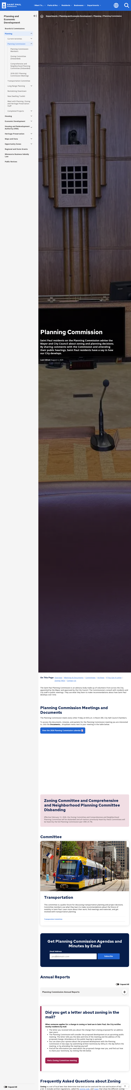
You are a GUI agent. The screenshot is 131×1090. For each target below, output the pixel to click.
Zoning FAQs (60, 681)
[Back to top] (125, 1086)
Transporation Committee (53, 919)
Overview (58, 678)
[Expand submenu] (31, 33)
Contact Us (71, 681)
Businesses (78, 5)
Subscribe (108, 956)
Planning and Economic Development (12, 19)
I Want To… (39, 5)
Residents (66, 5)
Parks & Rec (52, 5)
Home (41, 16)
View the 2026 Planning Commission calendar (61, 730)
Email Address (56, 951)
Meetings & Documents (73, 678)
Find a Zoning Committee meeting (62, 1060)
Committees (90, 678)
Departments (93, 5)
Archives (100, 678)
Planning (97, 16)
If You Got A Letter (114, 678)
